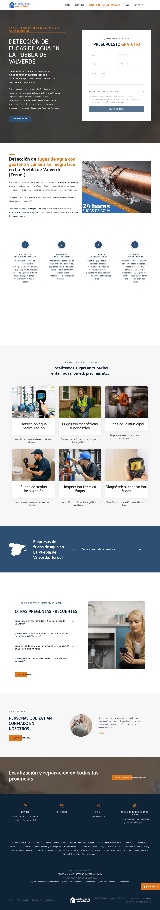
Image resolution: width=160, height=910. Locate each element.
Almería (49, 842)
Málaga (147, 846)
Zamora (85, 854)
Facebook (27, 820)
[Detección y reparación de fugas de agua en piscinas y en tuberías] (20, 5)
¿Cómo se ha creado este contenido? (114, 881)
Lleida (126, 846)
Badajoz (72, 842)
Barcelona (82, 842)
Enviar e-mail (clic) (98, 816)
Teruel (129, 850)
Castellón (124, 842)
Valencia (144, 850)
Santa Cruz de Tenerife (83, 850)
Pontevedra (56, 850)
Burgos (91, 842)
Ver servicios (18, 118)
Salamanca (67, 850)
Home (11, 900)
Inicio (67, 5)
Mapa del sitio (144, 901)
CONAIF (70, 874)
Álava (23, 842)
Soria (112, 850)
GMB (34, 820)
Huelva (67, 846)
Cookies (49, 900)
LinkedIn (17, 820)
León (120, 846)
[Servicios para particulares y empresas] (80, 899)
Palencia (46, 850)
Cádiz (106, 842)
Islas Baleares (85, 846)
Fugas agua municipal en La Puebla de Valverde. (29, 96)
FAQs (127, 5)
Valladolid (67, 854)
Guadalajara (46, 846)
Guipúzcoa (57, 846)
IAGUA (99, 874)
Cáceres (99, 842)
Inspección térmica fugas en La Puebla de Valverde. (31, 104)
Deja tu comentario (21, 738)
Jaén (95, 846)
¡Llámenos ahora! (26, 674)
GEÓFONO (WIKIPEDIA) (85, 874)
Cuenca (21, 846)
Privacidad (37, 900)
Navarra (29, 850)
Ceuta (133, 842)
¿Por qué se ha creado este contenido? (79, 881)
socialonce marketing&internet (25, 816)
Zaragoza (93, 854)
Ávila (65, 842)
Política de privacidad (115, 102)
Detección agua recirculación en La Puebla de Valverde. (33, 89)
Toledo (137, 850)
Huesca (74, 846)
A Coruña (16, 842)
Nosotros (79, 5)
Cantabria (114, 842)
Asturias (58, 842)
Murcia (21, 850)
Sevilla (106, 850)
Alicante (40, 842)
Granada (36, 846)
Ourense (37, 850)
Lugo (132, 846)
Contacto (138, 5)
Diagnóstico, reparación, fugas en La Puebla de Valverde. (34, 108)
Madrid (139, 846)
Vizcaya (76, 854)
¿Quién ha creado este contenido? (45, 881)
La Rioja (101, 846)
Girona (28, 846)
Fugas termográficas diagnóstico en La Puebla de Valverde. (34, 93)
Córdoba (12, 846)
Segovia (98, 850)
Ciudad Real (142, 842)
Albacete (32, 842)
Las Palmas (111, 846)
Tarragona (120, 850)
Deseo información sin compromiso (131, 777)
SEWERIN (62, 874)
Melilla (14, 850)
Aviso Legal (23, 900)
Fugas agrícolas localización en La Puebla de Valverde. (32, 100)
